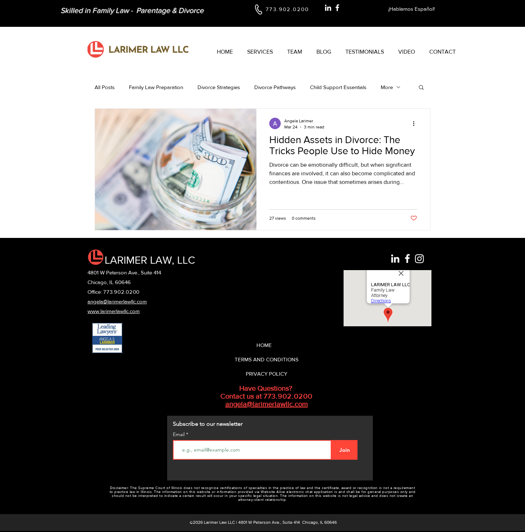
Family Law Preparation (156, 87)
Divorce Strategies (219, 87)
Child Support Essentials (338, 87)
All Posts (105, 87)
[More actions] (416, 123)
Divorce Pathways (275, 87)
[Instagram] (419, 258)
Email (179, 434)
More (387, 87)
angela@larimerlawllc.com (266, 404)
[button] (421, 88)
